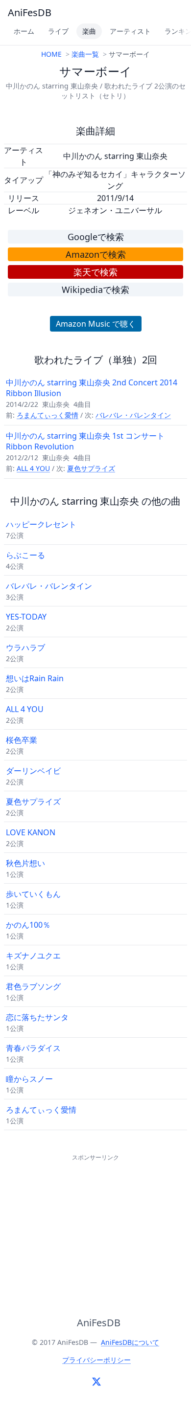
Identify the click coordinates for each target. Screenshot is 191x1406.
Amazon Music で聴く (96, 323)
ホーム (24, 31)
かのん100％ (28, 924)
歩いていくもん (33, 894)
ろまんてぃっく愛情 (47, 415)
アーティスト (130, 31)
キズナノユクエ (33, 955)
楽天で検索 (95, 272)
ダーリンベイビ (33, 770)
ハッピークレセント (41, 524)
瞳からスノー (29, 1078)
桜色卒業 (21, 740)
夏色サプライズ (91, 468)
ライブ (58, 31)
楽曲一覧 (85, 54)
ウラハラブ (25, 647)
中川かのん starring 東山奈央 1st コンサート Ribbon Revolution (85, 441)
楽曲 (89, 31)
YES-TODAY (26, 616)
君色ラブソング (33, 986)
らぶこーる (25, 555)
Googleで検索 (96, 237)
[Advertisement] (95, 1224)
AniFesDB (29, 12)
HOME (51, 54)
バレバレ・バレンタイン (133, 415)
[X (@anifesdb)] (96, 1381)
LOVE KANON (30, 832)
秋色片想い (25, 863)
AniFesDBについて (130, 1342)
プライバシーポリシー (96, 1359)
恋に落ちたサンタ (37, 1017)
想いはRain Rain (35, 678)
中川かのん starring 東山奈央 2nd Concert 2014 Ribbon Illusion (91, 388)
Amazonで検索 (96, 254)
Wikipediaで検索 (95, 289)
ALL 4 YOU (33, 468)
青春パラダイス (33, 1048)
